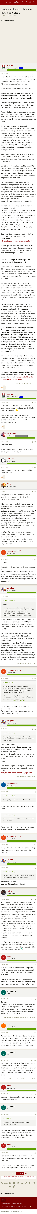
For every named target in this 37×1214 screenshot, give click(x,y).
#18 (35, 1094)
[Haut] (28, 1206)
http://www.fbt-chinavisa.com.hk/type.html (16, 773)
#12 (35, 868)
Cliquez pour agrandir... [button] (18, 700)
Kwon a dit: (6, 1118)
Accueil (24, 1206)
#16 (35, 1033)
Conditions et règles (17, 1203)
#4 (35, 467)
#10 (35, 792)
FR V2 (3, 1200)
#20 (35, 1153)
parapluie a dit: (7, 682)
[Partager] (32, 74)
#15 (35, 999)
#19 (35, 1114)
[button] (3, 2)
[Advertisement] (18, 43)
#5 (35, 491)
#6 (35, 559)
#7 (35, 596)
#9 (35, 729)
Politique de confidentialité (9, 1206)
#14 (35, 965)
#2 (35, 403)
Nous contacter (6, 1203)
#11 (35, 845)
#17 (35, 1060)
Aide (19, 1206)
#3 (35, 442)
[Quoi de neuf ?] (30, 2)
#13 (35, 899)
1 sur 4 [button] (12, 1173)
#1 (35, 74)
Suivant (19, 1173)
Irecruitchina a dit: (8, 600)
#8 (35, 678)
